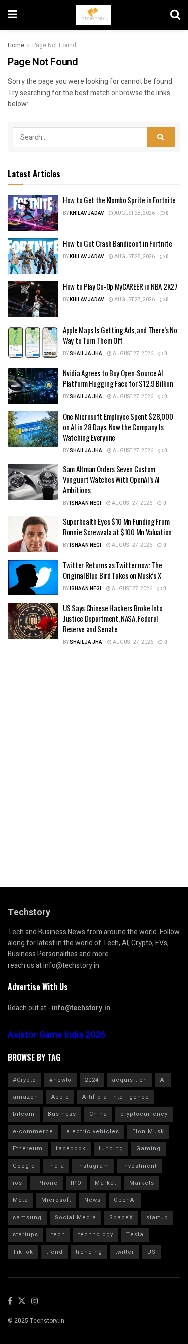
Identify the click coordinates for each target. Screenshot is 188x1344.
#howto (60, 1080)
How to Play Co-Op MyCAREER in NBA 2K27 (120, 286)
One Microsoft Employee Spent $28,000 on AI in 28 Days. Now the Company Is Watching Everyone (118, 427)
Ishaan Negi (85, 503)
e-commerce (33, 1132)
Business (62, 1114)
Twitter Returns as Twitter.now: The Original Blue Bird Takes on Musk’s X (112, 570)
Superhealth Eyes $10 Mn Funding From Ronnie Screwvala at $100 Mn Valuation (117, 527)
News (92, 1200)
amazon (25, 1097)
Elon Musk (148, 1132)
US (151, 1252)
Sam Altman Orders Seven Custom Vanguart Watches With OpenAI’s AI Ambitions (111, 480)
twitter (124, 1252)
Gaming (148, 1148)
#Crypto (24, 1080)
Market (105, 1183)
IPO (76, 1183)
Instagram (93, 1166)
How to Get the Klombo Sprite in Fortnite (119, 200)
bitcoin (24, 1114)
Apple (60, 1097)
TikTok (23, 1252)
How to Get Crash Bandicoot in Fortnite (117, 243)
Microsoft (56, 1200)
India (56, 1166)
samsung (27, 1218)
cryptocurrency (144, 1114)
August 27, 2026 (134, 300)
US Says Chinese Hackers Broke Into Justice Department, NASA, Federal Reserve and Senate (113, 618)
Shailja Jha (86, 354)
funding (111, 1148)
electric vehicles (92, 1132)
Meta (20, 1200)
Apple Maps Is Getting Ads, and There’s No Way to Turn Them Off (120, 335)
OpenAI (125, 1200)
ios (17, 1183)
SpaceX (121, 1218)
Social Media (75, 1218)
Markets (141, 1183)
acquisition (129, 1080)
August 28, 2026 (134, 213)
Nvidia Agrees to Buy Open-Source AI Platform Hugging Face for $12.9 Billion (118, 378)
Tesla (135, 1234)
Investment (139, 1166)
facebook (71, 1148)
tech (58, 1234)
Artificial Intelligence (115, 1097)
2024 (92, 1080)
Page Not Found (54, 45)
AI (163, 1080)
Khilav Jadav (87, 213)
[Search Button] (161, 138)
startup (157, 1218)
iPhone (46, 1183)
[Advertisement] (94, 760)
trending (89, 1252)
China (98, 1114)
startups (25, 1234)
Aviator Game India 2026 (56, 1035)
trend (54, 1252)
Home (16, 45)
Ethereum (28, 1148)
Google (24, 1166)
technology (95, 1234)
